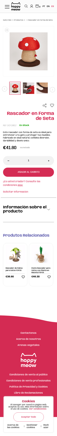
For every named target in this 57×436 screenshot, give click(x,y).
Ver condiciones (37, 409)
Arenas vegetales (28, 345)
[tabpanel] (15, 88)
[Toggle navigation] (7, 7)
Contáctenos (28, 333)
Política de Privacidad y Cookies (28, 387)
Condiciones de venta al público (28, 374)
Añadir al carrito (29, 172)
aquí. (20, 185)
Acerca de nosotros (28, 339)
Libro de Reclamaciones (28, 393)
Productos (18, 20)
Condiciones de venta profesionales (28, 380)
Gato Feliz (7, 20)
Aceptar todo (28, 417)
